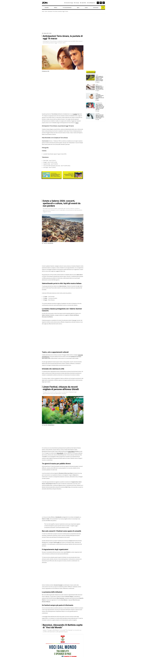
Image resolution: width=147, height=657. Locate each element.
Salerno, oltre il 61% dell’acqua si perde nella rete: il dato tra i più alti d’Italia (100, 116)
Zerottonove (95, 7)
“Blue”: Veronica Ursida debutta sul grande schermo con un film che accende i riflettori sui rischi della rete (100, 107)
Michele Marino (51, 425)
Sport (78, 7)
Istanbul (75, 114)
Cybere (83, 2)
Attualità (46, 7)
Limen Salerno (71, 451)
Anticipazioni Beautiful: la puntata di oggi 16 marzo (69, 175)
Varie (46, 11)
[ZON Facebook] (97, 2)
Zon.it (77, 122)
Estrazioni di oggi (69, 2)
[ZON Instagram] (100, 2)
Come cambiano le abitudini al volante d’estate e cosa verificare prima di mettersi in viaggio (99, 78)
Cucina (86, 7)
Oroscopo (77, 2)
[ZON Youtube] (103, 2)
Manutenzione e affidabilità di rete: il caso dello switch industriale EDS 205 (99, 88)
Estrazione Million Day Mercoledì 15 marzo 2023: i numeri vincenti (55, 175)
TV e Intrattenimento (67, 7)
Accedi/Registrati (91, 2)
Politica (55, 7)
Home (43, 11)
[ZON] (44, 3)
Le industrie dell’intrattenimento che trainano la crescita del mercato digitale (100, 96)
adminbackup (50, 243)
